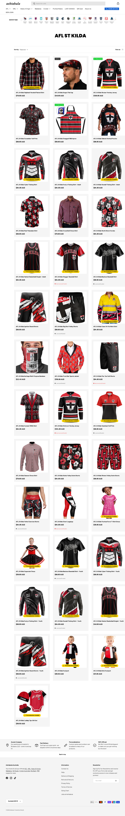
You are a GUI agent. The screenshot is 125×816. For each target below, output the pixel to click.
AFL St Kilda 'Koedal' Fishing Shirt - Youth (68, 621)
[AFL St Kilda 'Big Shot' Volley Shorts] (71, 308)
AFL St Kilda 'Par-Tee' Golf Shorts (104, 376)
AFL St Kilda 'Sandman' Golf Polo (103, 426)
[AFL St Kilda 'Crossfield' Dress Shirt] (71, 212)
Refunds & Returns (67, 779)
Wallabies (38, 9)
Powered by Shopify (19, 810)
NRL (14, 9)
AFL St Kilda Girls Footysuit (102, 671)
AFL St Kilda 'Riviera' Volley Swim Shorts (106, 475)
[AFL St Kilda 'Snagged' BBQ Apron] (71, 120)
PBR (38, 771)
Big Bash (33, 771)
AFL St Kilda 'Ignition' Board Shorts (27, 326)
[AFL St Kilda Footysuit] (71, 652)
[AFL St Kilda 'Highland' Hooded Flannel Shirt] (32, 74)
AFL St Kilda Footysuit (62, 671)
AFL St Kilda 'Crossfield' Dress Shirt (66, 231)
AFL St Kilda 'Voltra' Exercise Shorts (27, 521)
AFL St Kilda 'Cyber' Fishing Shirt (26, 184)
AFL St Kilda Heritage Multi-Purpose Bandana (30, 376)
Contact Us (64, 769)
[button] (118, 3)
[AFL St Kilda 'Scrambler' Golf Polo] (32, 120)
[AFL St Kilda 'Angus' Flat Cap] (71, 74)
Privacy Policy (65, 783)
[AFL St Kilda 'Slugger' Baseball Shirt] (71, 258)
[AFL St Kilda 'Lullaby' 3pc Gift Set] (32, 702)
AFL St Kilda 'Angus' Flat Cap (64, 92)
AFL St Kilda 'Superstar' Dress (25, 571)
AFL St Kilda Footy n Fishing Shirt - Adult (68, 184)
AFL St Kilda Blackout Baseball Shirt (105, 277)
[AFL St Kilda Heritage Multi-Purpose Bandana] (32, 357)
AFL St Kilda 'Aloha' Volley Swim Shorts (67, 475)
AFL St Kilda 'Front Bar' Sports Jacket (67, 376)
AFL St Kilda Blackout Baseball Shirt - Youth (69, 571)
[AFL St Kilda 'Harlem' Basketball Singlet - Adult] (32, 258)
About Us (88, 9)
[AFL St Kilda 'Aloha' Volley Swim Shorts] (71, 457)
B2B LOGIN (9, 12)
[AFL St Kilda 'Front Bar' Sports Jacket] (71, 357)
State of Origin (25, 9)
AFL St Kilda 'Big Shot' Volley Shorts (66, 326)
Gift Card (80, 9)
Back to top (62, 754)
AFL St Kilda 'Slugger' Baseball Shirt (66, 277)
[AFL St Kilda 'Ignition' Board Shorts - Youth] (32, 652)
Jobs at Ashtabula (67, 794)
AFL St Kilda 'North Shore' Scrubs (104, 231)
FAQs (63, 772)
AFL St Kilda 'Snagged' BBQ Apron (65, 138)
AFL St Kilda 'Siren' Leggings (64, 521)
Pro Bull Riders (58, 9)
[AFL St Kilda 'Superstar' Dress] (32, 552)
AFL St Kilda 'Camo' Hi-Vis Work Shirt (105, 326)
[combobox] (68, 3)
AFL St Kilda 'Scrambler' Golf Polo (27, 138)
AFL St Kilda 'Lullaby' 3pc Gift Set (26, 720)
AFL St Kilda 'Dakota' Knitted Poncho (105, 138)
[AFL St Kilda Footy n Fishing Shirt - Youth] (32, 602)
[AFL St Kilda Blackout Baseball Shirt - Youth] (71, 552)
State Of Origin (36, 769)
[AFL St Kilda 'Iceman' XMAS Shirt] (32, 407)
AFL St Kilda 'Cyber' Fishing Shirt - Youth (106, 571)
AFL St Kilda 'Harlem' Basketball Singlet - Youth (108, 621)
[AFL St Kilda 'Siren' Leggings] (71, 503)
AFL (7, 9)
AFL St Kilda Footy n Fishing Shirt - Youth (29, 621)
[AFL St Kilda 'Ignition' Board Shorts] (32, 308)
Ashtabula (11, 810)
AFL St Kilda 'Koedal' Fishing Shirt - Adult (106, 184)
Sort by (16, 49)
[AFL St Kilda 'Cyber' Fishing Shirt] (32, 166)
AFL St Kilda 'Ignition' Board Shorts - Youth (29, 671)
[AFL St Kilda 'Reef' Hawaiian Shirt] (32, 212)
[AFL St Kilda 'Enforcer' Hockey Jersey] (71, 407)
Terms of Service (66, 787)
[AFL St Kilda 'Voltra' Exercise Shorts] (32, 503)
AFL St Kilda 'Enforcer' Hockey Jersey (67, 426)
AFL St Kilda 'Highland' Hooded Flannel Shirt (30, 92)
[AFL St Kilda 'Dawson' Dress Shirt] (32, 457)
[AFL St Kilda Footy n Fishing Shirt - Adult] (71, 166)
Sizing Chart (65, 790)
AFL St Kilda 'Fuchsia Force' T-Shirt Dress (106, 521)
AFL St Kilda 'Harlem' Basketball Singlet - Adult (31, 277)
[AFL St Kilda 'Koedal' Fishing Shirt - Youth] (71, 602)
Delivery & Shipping (67, 776)
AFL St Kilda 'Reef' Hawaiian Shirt (26, 231)
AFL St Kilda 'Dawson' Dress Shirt (26, 475)
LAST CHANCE (70, 9)
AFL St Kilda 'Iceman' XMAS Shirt (26, 426)
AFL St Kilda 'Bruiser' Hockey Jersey (105, 92)
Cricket (45, 9)
